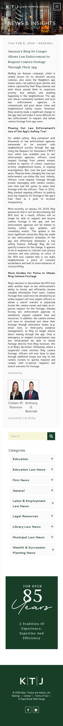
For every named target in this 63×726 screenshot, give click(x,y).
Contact (27, 695)
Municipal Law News (28, 537)
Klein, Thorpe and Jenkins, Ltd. (36, 692)
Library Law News (27, 526)
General (19, 490)
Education (20, 459)
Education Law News (29, 469)
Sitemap (16, 695)
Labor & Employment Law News (29, 503)
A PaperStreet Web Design (31, 698)
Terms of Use (41, 695)
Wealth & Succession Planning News (29, 550)
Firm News (21, 480)
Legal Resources (25, 516)
